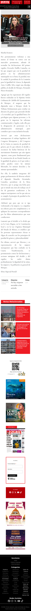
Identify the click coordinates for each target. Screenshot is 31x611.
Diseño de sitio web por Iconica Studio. (15, 609)
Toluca (26, 573)
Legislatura (5, 577)
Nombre (10, 469)
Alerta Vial (25, 595)
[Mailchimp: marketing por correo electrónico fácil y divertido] (11, 479)
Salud (5, 589)
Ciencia (15, 591)
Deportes (26, 593)
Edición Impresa (15, 562)
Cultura (15, 578)
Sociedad (5, 578)
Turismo (15, 593)
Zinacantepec (25, 577)
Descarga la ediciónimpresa (17, 2)
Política (5, 569)
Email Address (12, 464)
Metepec (25, 575)
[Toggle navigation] (29, 7)
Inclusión (15, 573)
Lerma (26, 578)
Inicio (15, 560)
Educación (5, 588)
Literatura (15, 580)
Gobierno (5, 571)
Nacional (25, 588)
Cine (15, 582)
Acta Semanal (15, 564)
